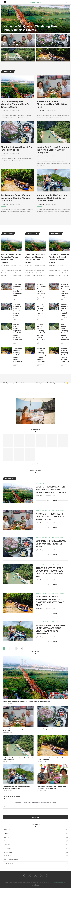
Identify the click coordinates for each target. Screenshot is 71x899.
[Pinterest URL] (7, 440)
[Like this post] (47, 500)
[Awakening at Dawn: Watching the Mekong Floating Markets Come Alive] (53, 54)
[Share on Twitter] (52, 500)
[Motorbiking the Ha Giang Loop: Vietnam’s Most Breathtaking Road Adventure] (53, 180)
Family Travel (37, 856)
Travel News (36, 837)
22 (17, 648)
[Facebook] (23, 875)
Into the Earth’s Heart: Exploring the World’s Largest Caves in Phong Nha (53, 150)
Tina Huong (5, 110)
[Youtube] (47, 875)
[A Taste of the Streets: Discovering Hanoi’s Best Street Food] (18, 40)
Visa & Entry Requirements (36, 859)
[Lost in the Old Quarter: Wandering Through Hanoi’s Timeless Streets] (35, 19)
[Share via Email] (56, 500)
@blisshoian (35, 464)
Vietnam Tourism (36, 841)
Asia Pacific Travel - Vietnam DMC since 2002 (54, 882)
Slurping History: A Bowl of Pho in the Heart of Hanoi (17, 310)
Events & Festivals (36, 863)
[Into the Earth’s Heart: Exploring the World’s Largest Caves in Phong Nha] (18, 54)
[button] (4, 33)
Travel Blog (36, 829)
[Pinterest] (35, 875)
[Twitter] (29, 875)
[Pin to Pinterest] (54, 500)
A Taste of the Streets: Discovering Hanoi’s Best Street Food (52, 104)
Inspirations (36, 844)
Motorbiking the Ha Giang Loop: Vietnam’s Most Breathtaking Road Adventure (53, 198)
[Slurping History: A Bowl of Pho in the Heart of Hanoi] (53, 40)
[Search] (66, 2)
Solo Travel (37, 852)
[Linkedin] (41, 875)
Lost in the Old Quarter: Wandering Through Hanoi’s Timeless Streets (15, 104)
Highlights (36, 833)
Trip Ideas (37, 848)
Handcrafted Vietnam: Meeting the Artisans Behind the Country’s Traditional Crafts (51, 787)
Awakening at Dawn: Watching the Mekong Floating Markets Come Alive (16, 198)
